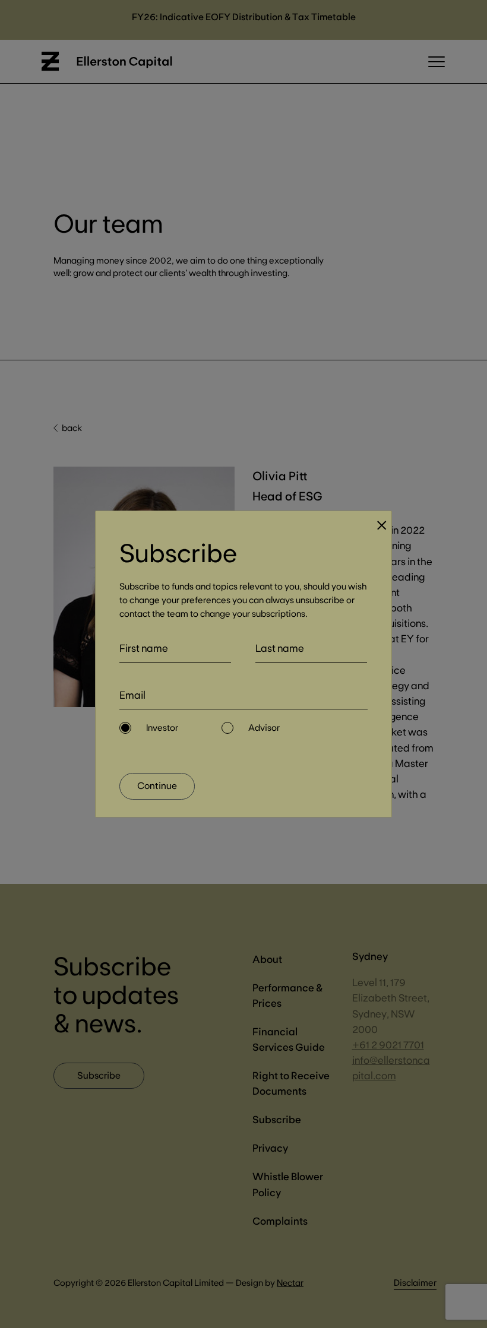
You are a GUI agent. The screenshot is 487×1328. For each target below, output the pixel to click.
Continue (157, 785)
